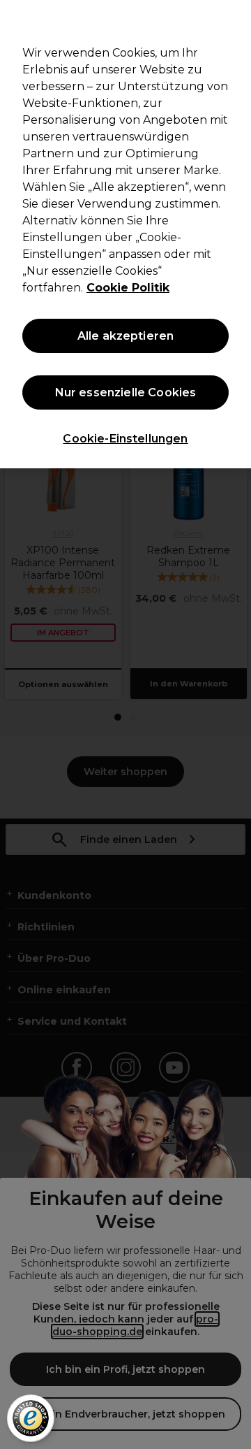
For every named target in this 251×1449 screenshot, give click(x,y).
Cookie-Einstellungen (125, 438)
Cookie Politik (127, 287)
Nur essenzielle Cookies (126, 392)
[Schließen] (234, 19)
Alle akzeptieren (125, 336)
